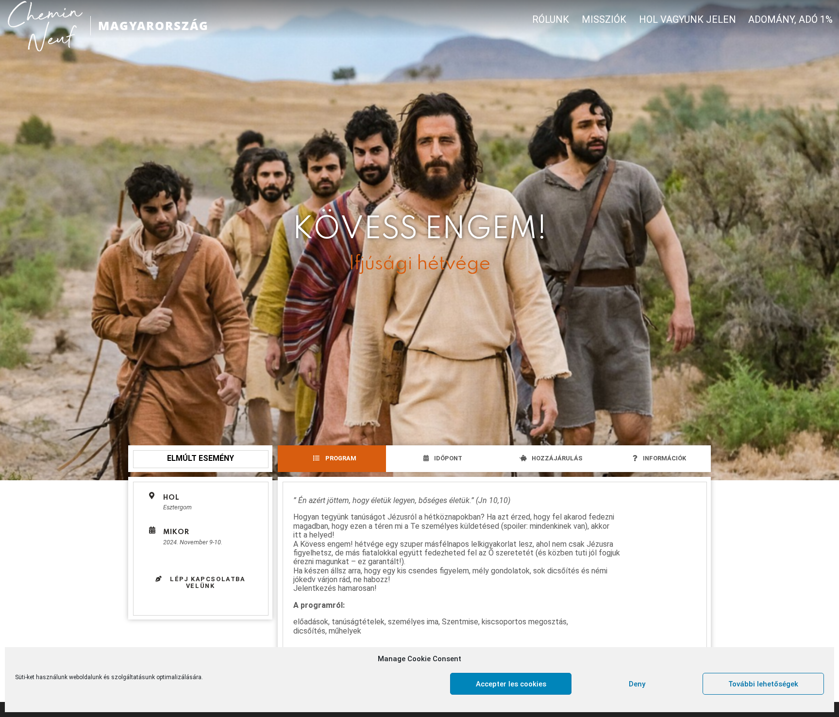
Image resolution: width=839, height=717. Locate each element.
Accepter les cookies (511, 684)
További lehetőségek (763, 684)
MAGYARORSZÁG (153, 25)
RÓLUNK (550, 19)
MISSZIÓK (604, 19)
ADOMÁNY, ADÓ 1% (790, 19)
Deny (637, 684)
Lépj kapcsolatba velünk (206, 582)
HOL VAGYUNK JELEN (687, 19)
